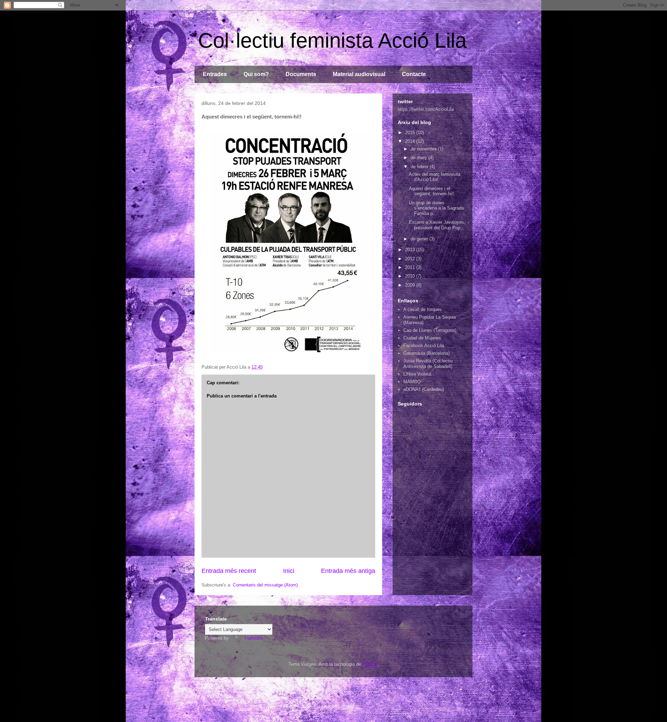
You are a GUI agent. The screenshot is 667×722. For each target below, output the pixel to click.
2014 (410, 141)
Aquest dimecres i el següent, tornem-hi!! (431, 191)
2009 (410, 285)
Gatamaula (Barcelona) (426, 353)
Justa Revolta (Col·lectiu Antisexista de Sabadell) (428, 363)
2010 (410, 276)
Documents (301, 74)
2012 (410, 258)
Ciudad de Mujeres (422, 338)
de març (419, 157)
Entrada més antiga (348, 570)
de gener (420, 238)
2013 (410, 249)
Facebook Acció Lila (423, 345)
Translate (253, 638)
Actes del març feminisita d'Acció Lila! (434, 177)
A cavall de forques (422, 309)
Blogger (369, 664)
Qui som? (256, 74)
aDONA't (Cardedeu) (423, 389)
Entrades (215, 74)
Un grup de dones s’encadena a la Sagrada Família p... (436, 208)
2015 (410, 132)
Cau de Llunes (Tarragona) (429, 330)
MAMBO (412, 381)
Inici (288, 570)
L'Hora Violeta (417, 374)
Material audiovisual (359, 74)
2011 (410, 267)
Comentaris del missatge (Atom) (265, 585)
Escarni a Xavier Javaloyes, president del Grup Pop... (437, 225)
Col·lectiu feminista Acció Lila (332, 40)
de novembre (424, 148)
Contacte (414, 74)
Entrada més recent (228, 570)
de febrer (420, 166)
